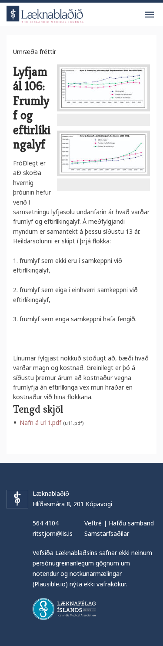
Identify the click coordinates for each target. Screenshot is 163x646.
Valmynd (149, 15)
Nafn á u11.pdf (40, 422)
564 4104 (46, 523)
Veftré (93, 523)
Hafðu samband (131, 523)
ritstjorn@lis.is (53, 533)
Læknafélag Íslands (64, 609)
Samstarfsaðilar (106, 533)
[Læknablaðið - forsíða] (45, 13)
